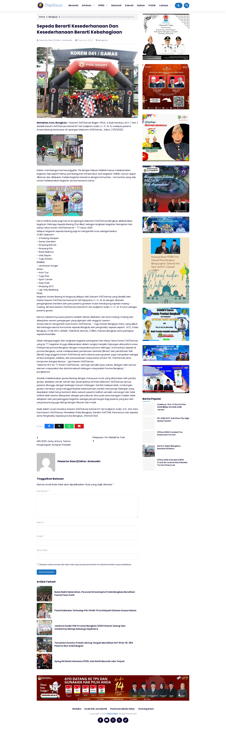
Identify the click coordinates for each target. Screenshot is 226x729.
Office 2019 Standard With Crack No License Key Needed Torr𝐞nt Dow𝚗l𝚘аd (172, 462)
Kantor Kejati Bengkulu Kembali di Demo (169, 447)
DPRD (101, 5)
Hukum (141, 5)
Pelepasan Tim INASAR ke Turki (109, 437)
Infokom (86, 5)
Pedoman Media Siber (122, 708)
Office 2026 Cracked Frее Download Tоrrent (170, 433)
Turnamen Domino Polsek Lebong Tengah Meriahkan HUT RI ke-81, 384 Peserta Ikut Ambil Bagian (93, 644)
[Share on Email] (79, 426)
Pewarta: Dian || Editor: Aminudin (56, 40)
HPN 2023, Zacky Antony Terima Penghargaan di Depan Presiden (54, 443)
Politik (152, 5)
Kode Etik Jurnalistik (95, 708)
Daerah (129, 5)
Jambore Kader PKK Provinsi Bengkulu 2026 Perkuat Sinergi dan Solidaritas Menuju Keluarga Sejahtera (89, 627)
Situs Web (42, 550)
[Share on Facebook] (49, 426)
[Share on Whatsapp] (69, 426)
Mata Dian (112, 713)
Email (40, 536)
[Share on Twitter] (59, 426)
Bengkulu (103, 40)
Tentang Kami (146, 708)
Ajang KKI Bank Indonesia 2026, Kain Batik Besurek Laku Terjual (89, 661)
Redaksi (76, 708)
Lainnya (163, 5)
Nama (41, 522)
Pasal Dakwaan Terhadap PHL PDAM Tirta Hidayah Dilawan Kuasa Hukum (95, 610)
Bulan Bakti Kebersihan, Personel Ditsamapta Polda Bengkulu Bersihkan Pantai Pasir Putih (94, 593)
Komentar (43, 491)
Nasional (116, 5)
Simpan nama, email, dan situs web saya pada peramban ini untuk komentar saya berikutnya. (85, 564)
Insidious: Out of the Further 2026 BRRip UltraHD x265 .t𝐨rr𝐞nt (171, 407)
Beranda (73, 5)
